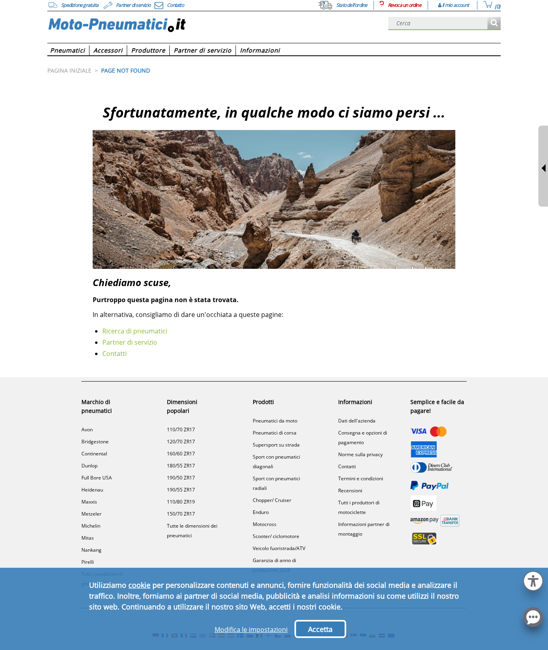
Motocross (264, 524)
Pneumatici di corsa (274, 432)
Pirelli (87, 562)
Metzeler (91, 513)
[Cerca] (494, 23)
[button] (533, 580)
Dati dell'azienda (356, 420)
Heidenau (92, 489)
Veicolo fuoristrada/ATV (279, 548)
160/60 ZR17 (181, 453)
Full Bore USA (96, 477)
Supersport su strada (276, 444)
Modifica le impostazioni (251, 629)
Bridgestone (95, 441)
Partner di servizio (129, 342)
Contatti (114, 353)
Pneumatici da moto (275, 420)
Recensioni (350, 490)
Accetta (320, 629)
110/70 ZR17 (181, 429)
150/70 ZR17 (181, 513)
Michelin (90, 525)
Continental (94, 453)
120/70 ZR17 (181, 441)
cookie (139, 585)
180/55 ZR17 (181, 465)
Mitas (87, 537)
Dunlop (89, 465)
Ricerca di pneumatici (134, 331)
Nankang (91, 549)
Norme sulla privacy (360, 454)
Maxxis (89, 501)
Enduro (261, 512)
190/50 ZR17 (181, 477)
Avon (87, 429)
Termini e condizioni (360, 478)
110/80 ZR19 (181, 501)
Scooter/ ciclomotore (276, 536)
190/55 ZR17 (181, 489)
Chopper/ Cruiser (272, 500)
